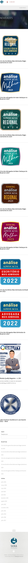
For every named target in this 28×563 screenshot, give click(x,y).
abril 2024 (3, 491)
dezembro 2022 (4, 498)
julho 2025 (3, 482)
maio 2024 (3, 488)
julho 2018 (3, 517)
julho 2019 (3, 514)
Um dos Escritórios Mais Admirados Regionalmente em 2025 (13, 61)
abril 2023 (3, 495)
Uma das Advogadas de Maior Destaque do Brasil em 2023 (13, 248)
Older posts (23, 7)
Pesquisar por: (4, 434)
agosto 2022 (4, 501)
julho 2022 (3, 504)
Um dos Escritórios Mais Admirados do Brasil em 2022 (14, 290)
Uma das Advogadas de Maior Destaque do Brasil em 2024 (13, 172)
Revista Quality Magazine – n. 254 (10, 378)
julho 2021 (3, 511)
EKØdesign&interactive (19, 556)
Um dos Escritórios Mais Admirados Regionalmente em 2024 (13, 136)
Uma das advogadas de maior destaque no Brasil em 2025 (13, 98)
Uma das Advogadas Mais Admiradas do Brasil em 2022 (12, 333)
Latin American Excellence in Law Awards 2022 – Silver (13, 420)
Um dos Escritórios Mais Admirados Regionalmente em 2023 (13, 209)
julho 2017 (3, 520)
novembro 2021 (5, 507)
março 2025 (4, 485)
